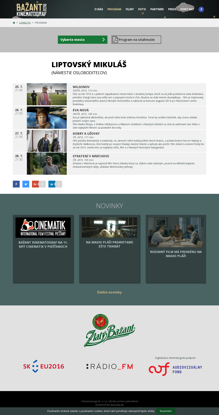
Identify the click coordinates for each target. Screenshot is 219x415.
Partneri (157, 9)
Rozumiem (166, 411)
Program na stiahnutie (137, 39)
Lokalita (25, 22)
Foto (142, 9)
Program (114, 9)
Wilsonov (81, 87)
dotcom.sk (117, 404)
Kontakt (187, 9)
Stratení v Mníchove (91, 156)
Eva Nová (81, 110)
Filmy (130, 9)
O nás (98, 9)
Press (172, 9)
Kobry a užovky (86, 133)
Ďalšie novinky (109, 292)
